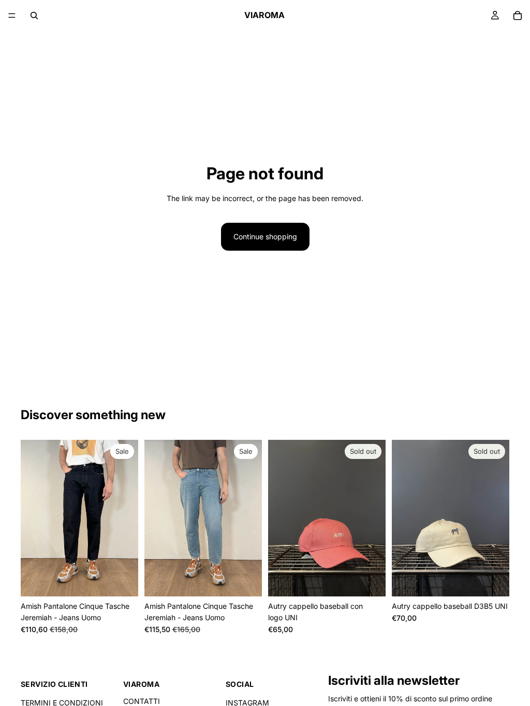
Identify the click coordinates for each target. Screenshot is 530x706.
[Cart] (517, 15)
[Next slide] (126, 518)
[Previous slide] (32, 518)
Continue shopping (265, 236)
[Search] (34, 15)
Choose (130, 580)
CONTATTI (141, 701)
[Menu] (12, 15)
